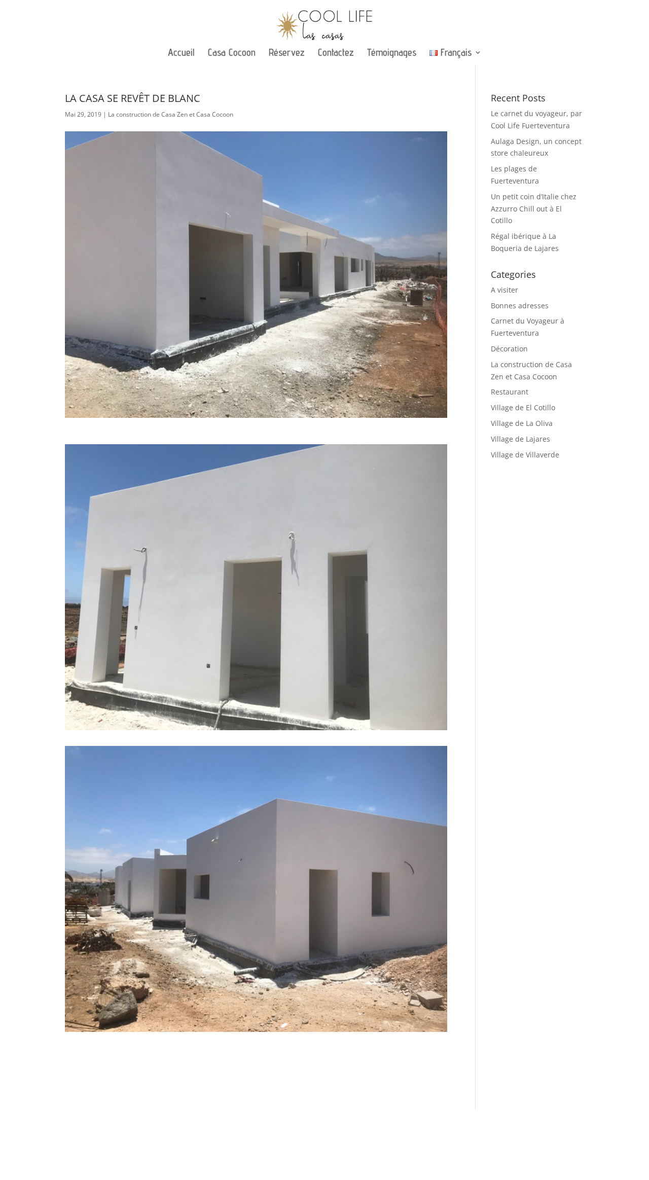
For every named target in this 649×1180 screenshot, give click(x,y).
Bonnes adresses (520, 305)
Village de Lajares (520, 439)
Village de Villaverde (525, 454)
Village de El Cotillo (523, 407)
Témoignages (391, 53)
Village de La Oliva (522, 423)
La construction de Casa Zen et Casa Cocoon (170, 114)
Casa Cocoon (232, 53)
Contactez (336, 53)
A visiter (504, 290)
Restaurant (509, 392)
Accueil (181, 53)
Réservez (287, 53)
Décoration (509, 348)
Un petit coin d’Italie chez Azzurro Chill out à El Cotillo (533, 209)
